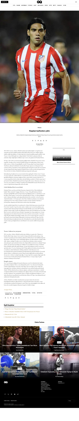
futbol (33, 292)
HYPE (50, 5)
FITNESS (30, 5)
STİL (14, 5)
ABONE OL (4, 1)
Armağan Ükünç (39, 144)
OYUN (64, 5)
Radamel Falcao (9, 294)
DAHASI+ (59, 5)
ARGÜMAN (24, 5)
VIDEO (46, 5)
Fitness (39, 127)
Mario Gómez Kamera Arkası (64, 162)
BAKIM (18, 5)
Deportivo (39, 292)
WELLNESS (40, 5)
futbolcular (17, 294)
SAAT (35, 5)
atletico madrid (17, 292)
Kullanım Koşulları (14, 400)
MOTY (54, 5)
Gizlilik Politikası (7, 400)
